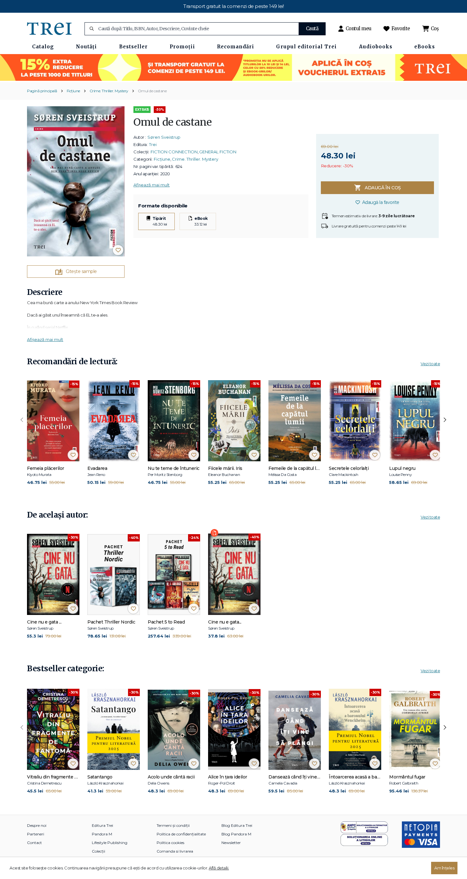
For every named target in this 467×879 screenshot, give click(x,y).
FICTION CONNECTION (174, 151)
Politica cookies (170, 842)
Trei (153, 144)
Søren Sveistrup (163, 137)
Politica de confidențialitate (181, 834)
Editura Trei (102, 825)
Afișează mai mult (151, 184)
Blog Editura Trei (236, 825)
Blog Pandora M (236, 834)
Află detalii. (219, 867)
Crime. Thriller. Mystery (109, 90)
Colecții (98, 851)
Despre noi (36, 825)
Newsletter (231, 842)
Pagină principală (42, 90)
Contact (34, 842)
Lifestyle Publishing (109, 842)
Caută (312, 28)
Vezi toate (430, 363)
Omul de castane (152, 90)
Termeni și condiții (173, 825)
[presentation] (22, 420)
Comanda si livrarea (175, 851)
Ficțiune (73, 90)
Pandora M (102, 834)
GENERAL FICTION (217, 151)
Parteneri (35, 834)
